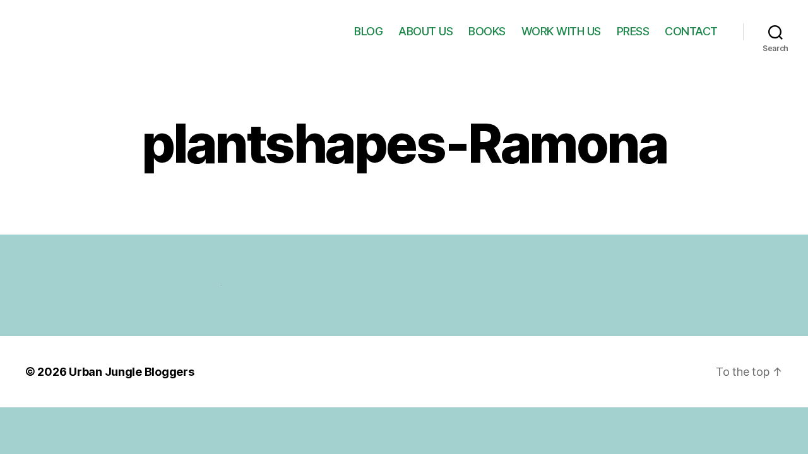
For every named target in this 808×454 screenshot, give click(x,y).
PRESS (633, 31)
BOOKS (487, 31)
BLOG (368, 31)
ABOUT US (425, 31)
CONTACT (691, 31)
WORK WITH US (561, 31)
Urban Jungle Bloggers (131, 371)
